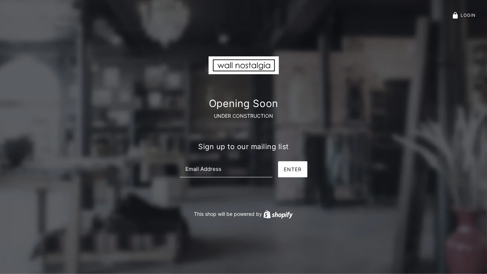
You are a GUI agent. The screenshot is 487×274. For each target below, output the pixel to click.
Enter (293, 169)
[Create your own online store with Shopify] (278, 214)
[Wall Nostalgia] (244, 65)
